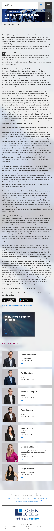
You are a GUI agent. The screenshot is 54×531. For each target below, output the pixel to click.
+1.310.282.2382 (25, 416)
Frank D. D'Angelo (29, 391)
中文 (14, 5)
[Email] (48, 12)
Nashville (33, 494)
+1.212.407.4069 (25, 475)
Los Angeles (11, 494)
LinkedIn (9, 498)
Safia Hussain (27, 428)
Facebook (16, 498)
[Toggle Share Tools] (48, 15)
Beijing (30, 495)
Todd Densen (27, 410)
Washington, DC (42, 494)
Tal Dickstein (27, 372)
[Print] (48, 18)
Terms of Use (14, 500)
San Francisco (16, 495)
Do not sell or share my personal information (27, 501)
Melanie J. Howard (29, 446)
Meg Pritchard (27, 468)
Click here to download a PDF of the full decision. (16, 305)
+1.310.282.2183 (25, 435)
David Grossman (28, 354)
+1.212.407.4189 (25, 398)
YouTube (27, 498)
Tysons (24, 495)
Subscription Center (25, 500)
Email (32, 361)
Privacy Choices (36, 500)
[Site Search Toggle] (41, 5)
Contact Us (34, 498)
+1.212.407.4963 (25, 379)
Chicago (26, 494)
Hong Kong (38, 495)
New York (18, 494)
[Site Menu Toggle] (48, 5)
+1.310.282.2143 (25, 456)
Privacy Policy (43, 498)
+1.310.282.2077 (25, 361)
